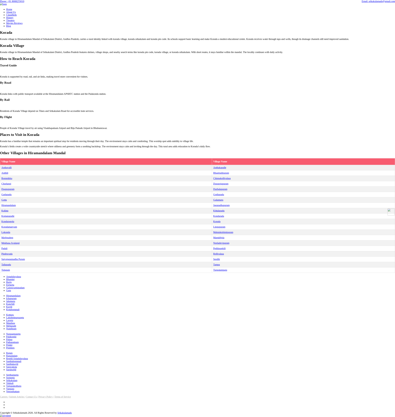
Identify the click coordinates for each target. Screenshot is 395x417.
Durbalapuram (220, 189)
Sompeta (10, 377)
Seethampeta (12, 375)
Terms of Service (62, 396)
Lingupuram (219, 227)
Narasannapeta (13, 334)
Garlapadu (6, 194)
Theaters (10, 20)
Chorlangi (6, 183)
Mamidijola (218, 237)
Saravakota (11, 367)
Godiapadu (218, 194)
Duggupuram (7, 189)
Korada (216, 221)
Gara (8, 290)
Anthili (4, 173)
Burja (9, 282)
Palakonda (11, 336)
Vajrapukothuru (13, 386)
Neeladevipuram (221, 243)
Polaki (9, 345)
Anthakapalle (219, 167)
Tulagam (5, 270)
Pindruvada (6, 253)
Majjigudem (7, 237)
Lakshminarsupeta (15, 317)
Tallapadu (6, 264)
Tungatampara (220, 270)
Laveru (9, 320)
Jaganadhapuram (221, 205)
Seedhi (216, 259)
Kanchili (10, 304)
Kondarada (218, 216)
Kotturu (10, 314)
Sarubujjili (11, 369)
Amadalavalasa (13, 276)
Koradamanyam (9, 227)
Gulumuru (218, 200)
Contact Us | (32, 396)
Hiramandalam (8, 205)
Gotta (4, 200)
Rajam (9, 353)
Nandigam (11, 328)
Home (9, 9)
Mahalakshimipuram (223, 232)
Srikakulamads (64, 412)
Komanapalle (7, 216)
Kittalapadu (219, 210)
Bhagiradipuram (221, 173)
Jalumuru (10, 301)
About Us (11, 12)
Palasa (9, 339)
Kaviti (9, 306)
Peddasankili (219, 248)
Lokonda (5, 232)
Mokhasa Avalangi (10, 243)
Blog (8, 26)
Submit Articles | (17, 396)
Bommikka (6, 178)
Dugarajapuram (220, 183)
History (9, 17)
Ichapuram (11, 298)
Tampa (216, 264)
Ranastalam (11, 355)
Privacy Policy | (46, 396)
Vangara (10, 388)
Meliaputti (11, 326)
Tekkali (9, 383)
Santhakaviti (12, 364)
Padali (4, 248)
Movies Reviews (14, 23)
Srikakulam (11, 380)
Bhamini (10, 279)
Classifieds (11, 15)
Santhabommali (13, 361)
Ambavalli (6, 167)
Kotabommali (12, 309)
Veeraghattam (12, 391)
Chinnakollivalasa (222, 178)
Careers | (4, 396)
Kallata (4, 210)
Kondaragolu (7, 221)
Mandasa (10, 323)
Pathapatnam (12, 342)
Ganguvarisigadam (15, 287)
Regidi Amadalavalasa (17, 358)
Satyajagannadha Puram (13, 259)
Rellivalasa (218, 253)
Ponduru (10, 347)
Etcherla (10, 285)
